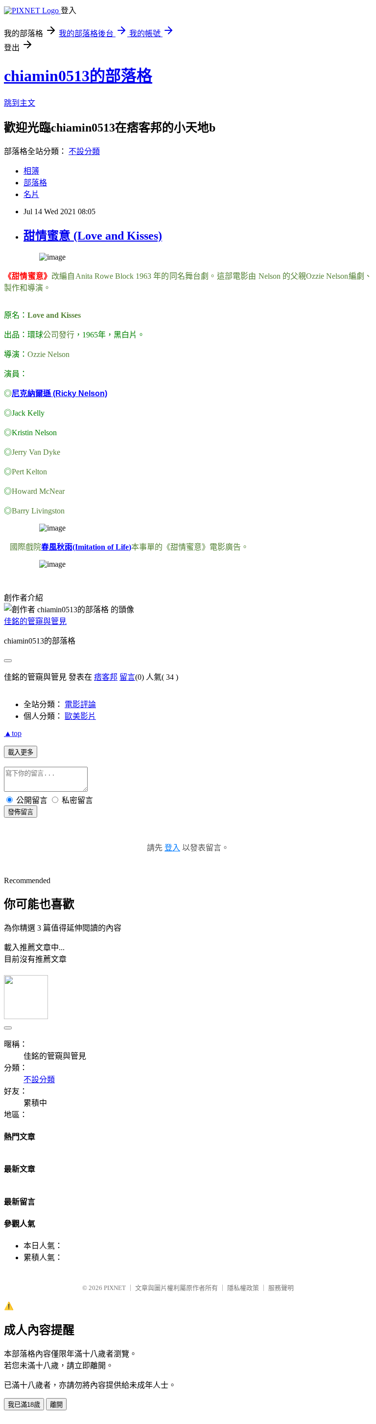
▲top (13, 733)
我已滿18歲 (24, 1404)
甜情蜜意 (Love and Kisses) (93, 235)
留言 (127, 677)
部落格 (35, 182)
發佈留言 (20, 812)
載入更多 (20, 752)
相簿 (31, 171)
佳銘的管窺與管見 (35, 621)
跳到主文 (19, 103)
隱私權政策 (243, 1287)
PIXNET (115, 1287)
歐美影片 (80, 716)
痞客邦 (106, 677)
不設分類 (84, 151)
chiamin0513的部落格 (78, 76)
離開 (56, 1404)
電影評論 (80, 704)
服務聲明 (281, 1287)
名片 (31, 194)
